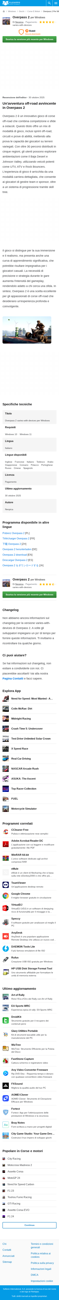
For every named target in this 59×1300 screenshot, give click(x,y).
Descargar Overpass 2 (15, 560)
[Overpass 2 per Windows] (6, 21)
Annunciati (8, 1256)
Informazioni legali (41, 1269)
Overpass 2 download (15, 554)
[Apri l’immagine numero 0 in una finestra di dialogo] (27, 330)
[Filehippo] (11, 3)
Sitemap (7, 1262)
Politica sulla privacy (42, 1263)
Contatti (7, 1250)
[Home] (4, 11)
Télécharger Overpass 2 (16, 538)
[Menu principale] (56, 3)
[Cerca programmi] (49, 3)
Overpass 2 (29, 17)
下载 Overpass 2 (12, 544)
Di (18, 22)
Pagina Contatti (13, 678)
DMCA (34, 1275)
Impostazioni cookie (42, 1281)
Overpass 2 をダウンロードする (21, 565)
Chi (4, 1244)
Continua (29, 1225)
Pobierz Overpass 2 (14, 533)
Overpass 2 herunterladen (17, 549)
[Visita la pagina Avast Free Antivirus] (29, 32)
